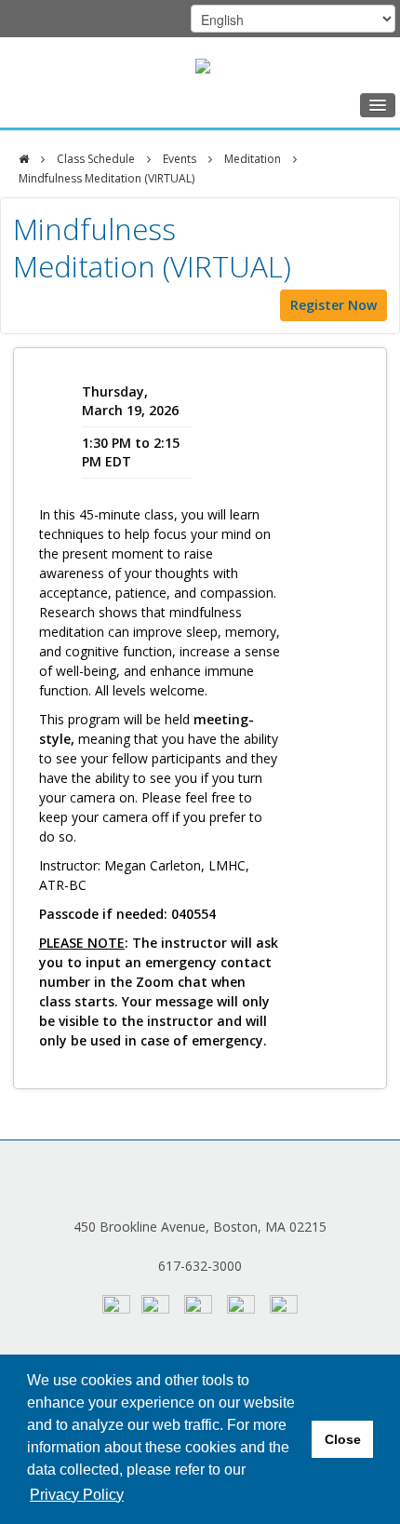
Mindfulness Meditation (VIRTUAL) (106, 178)
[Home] (24, 159)
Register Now (333, 305)
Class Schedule (96, 159)
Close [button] (343, 1439)
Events (179, 159)
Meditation (252, 159)
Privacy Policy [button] (77, 1495)
